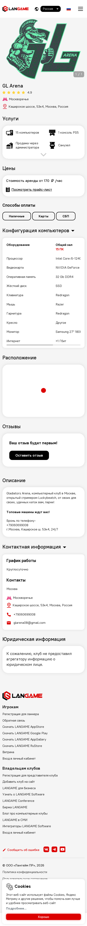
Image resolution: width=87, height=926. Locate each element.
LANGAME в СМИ (14, 820)
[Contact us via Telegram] (54, 849)
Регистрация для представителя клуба (30, 775)
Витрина (8, 752)
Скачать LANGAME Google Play (25, 733)
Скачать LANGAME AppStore (23, 727)
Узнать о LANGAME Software (23, 794)
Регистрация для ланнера (20, 714)
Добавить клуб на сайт (18, 782)
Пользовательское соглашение (25, 879)
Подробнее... (16, 908)
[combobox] (50, 9)
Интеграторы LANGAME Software (26, 826)
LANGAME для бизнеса (19, 788)
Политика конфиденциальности (24, 872)
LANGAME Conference (18, 801)
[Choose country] (36, 9)
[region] (43, 292)
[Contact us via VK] (46, 849)
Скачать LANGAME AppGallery (24, 739)
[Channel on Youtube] (62, 849)
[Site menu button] (80, 9)
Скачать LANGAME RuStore (22, 746)
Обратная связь (13, 720)
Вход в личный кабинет (19, 758)
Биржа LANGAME (14, 807)
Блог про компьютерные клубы (25, 813)
